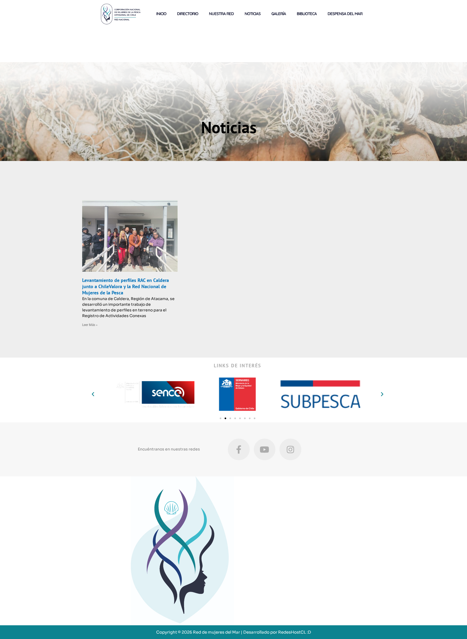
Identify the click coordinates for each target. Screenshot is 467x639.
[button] (93, 394)
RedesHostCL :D (294, 632)
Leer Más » (90, 325)
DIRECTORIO (187, 13)
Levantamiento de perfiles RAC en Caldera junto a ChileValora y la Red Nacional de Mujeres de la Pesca (125, 286)
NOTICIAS (253, 13)
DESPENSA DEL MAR (345, 13)
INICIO (161, 13)
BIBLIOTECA (307, 13)
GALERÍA (278, 13)
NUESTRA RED (221, 13)
